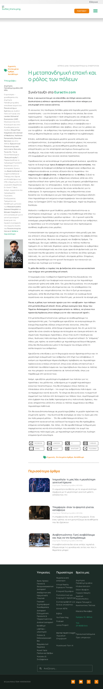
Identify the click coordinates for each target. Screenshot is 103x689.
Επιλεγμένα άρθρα (13, 70)
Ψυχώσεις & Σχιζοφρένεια (42, 657)
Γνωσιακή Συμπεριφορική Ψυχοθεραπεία (43, 604)
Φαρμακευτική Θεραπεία (42, 645)
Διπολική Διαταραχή (45, 622)
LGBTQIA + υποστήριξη (42, 630)
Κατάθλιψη (13, 74)
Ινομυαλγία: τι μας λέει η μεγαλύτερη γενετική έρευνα (73, 481)
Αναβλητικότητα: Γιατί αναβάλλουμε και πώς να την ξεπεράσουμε (73, 536)
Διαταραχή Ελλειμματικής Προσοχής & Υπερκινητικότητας (44, 614)
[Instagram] (89, 682)
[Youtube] (81, 682)
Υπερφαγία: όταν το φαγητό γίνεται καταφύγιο (73, 508)
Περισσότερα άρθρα (44, 471)
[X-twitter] (96, 682)
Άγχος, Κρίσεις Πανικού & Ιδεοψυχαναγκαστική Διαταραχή (45, 585)
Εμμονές (12, 66)
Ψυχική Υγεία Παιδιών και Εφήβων (45, 651)
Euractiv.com (65, 92)
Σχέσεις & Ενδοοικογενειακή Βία (44, 638)
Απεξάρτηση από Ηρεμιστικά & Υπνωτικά (44, 595)
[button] (95, 10)
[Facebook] (73, 682)
